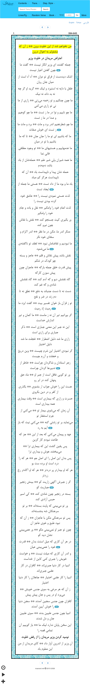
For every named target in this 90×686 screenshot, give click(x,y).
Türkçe (78, 22)
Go (77, 15)
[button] (23, 3)
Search (45, 9)
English (71, 22)
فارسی (86, 22)
